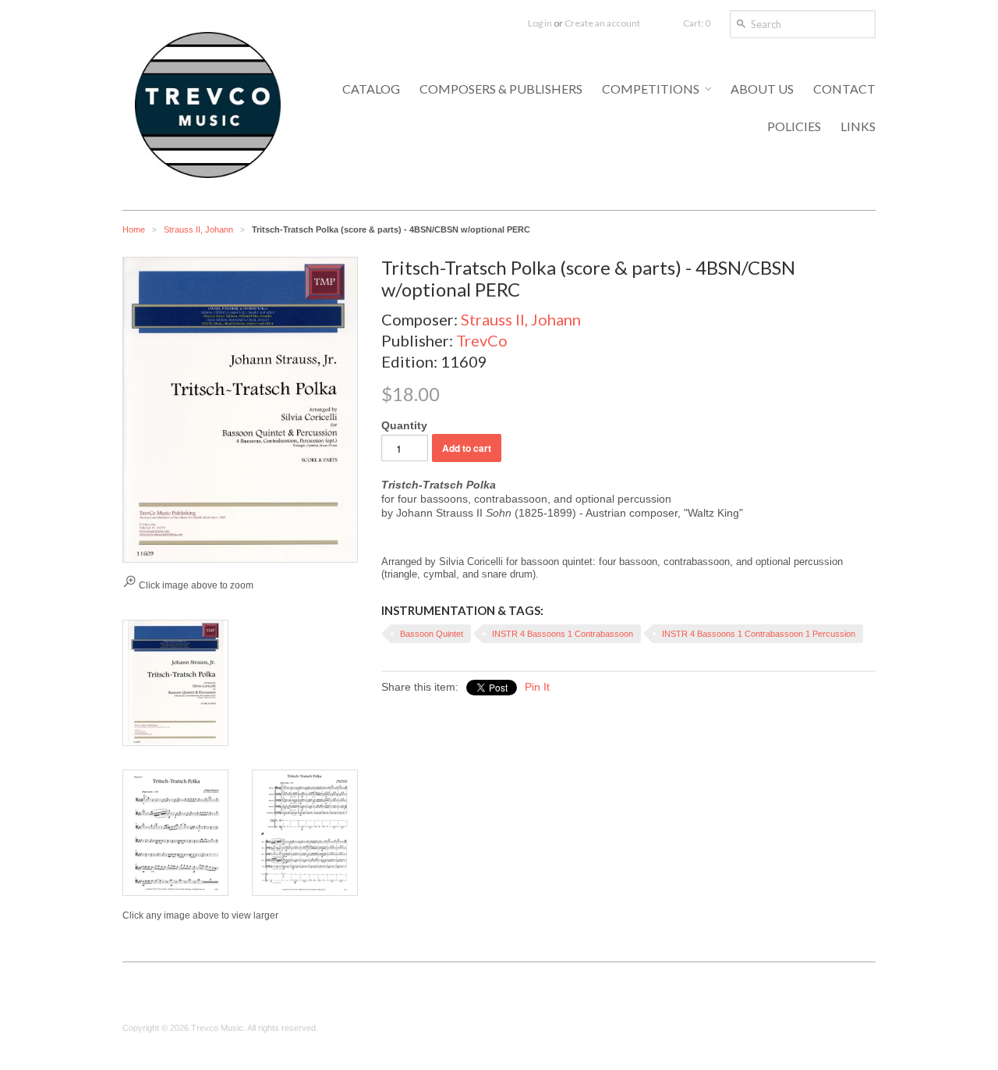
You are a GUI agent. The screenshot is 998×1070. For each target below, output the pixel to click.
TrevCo (482, 340)
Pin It (537, 687)
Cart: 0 (696, 23)
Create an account (602, 23)
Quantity (404, 425)
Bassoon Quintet (431, 633)
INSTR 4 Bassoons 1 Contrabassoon (562, 633)
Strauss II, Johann (198, 229)
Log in (540, 23)
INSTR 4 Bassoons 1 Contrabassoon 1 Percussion (758, 633)
